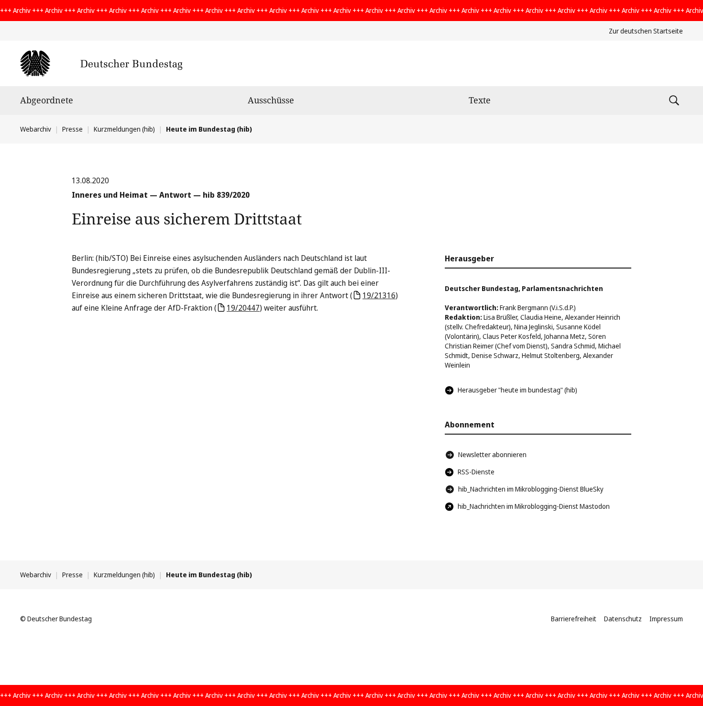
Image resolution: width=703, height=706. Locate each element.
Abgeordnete (46, 100)
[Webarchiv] (101, 63)
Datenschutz (623, 618)
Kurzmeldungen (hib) (124, 129)
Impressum (666, 618)
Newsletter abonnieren (492, 454)
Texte (480, 100)
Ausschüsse (271, 100)
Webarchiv (35, 129)
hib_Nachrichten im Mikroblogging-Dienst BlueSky (531, 488)
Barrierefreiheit (573, 618)
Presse (72, 129)
